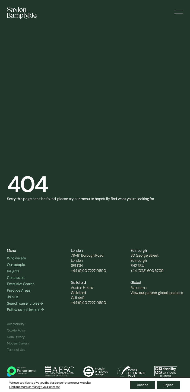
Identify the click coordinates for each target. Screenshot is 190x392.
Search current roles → (25, 303)
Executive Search (20, 283)
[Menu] (178, 10)
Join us (12, 296)
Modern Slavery (18, 343)
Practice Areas (18, 290)
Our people (16, 264)
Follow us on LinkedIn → (25, 309)
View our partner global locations (156, 292)
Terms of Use (16, 349)
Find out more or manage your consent (34, 387)
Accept (142, 385)
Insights (13, 271)
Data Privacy (16, 337)
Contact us (15, 277)
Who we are (16, 258)
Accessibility (16, 324)
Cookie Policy (16, 330)
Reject (168, 385)
